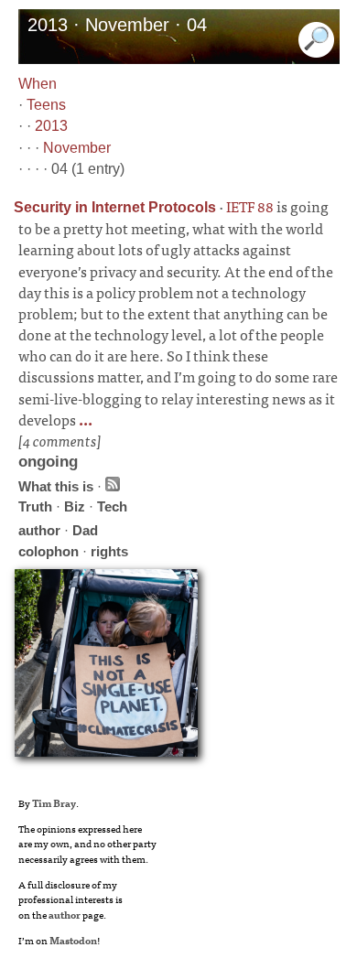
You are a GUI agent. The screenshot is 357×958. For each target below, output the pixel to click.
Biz (74, 506)
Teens (46, 105)
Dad (85, 530)
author (39, 530)
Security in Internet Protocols (115, 207)
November (77, 148)
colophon (48, 551)
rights (109, 551)
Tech (112, 506)
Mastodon (73, 939)
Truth (35, 506)
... (84, 419)
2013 (51, 126)
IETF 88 (250, 206)
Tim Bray (54, 802)
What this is (55, 486)
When (37, 83)
